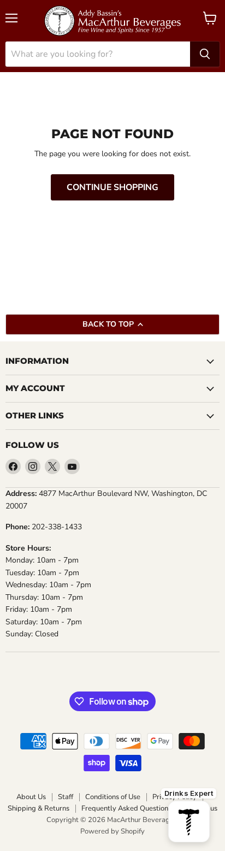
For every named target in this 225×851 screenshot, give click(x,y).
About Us (31, 797)
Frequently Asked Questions (126, 809)
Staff (65, 797)
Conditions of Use (112, 797)
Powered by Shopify (112, 831)
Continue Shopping (112, 187)
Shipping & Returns (38, 809)
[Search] (205, 54)
